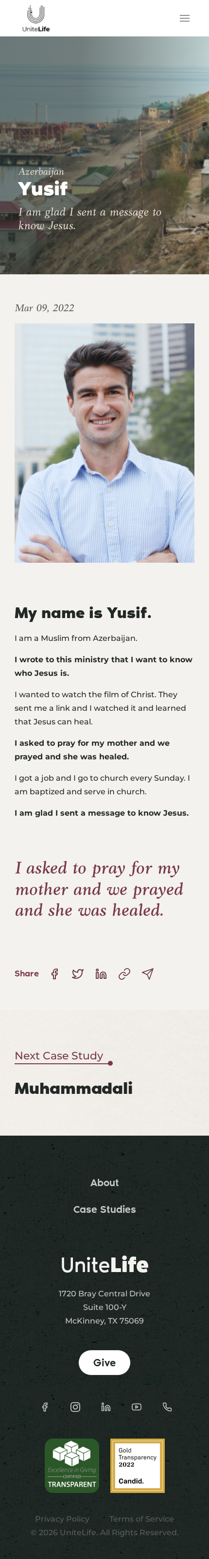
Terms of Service (141, 1519)
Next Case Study (59, 1055)
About (104, 1182)
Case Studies (104, 1209)
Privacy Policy (62, 1519)
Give (104, 1362)
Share (27, 973)
